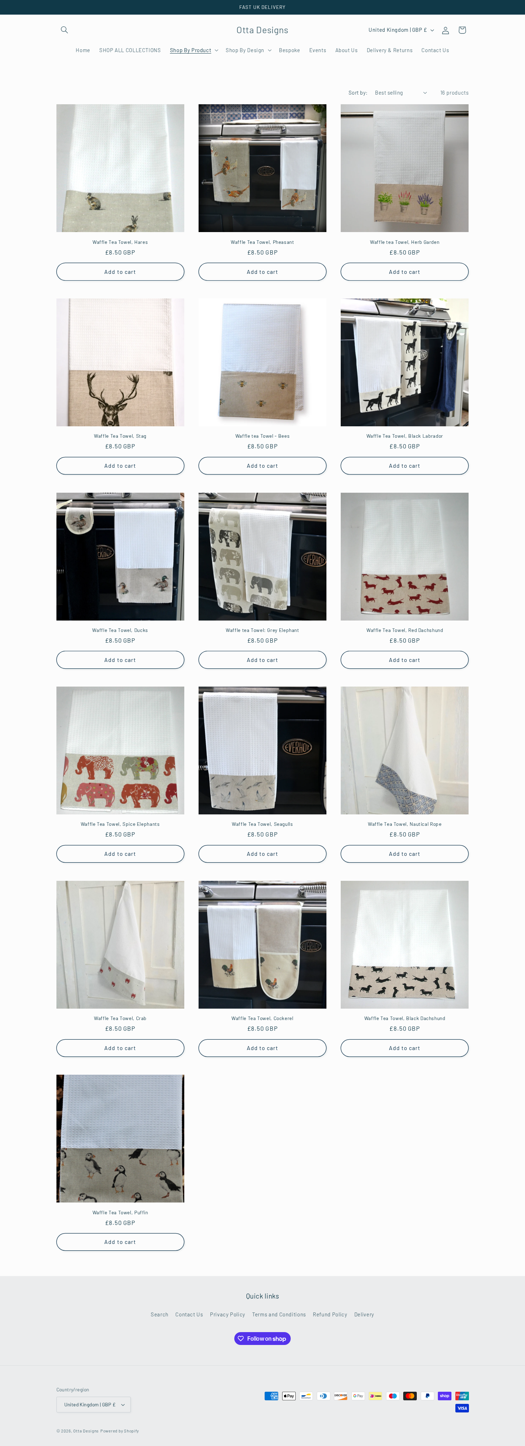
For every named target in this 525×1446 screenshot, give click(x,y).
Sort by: (358, 92)
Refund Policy (330, 1314)
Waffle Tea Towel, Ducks (120, 630)
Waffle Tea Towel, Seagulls (262, 824)
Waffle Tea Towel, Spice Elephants (120, 824)
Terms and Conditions (279, 1314)
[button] (64, 30)
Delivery (364, 1314)
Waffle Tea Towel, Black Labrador (404, 436)
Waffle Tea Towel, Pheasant (262, 242)
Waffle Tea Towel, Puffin (120, 1212)
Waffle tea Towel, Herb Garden (404, 242)
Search (160, 1314)
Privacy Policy (227, 1314)
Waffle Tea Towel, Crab (120, 1018)
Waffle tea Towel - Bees (262, 436)
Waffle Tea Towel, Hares (120, 242)
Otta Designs (86, 1430)
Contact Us (189, 1314)
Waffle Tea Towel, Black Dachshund (404, 1018)
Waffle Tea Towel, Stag (120, 436)
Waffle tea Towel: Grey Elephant (262, 630)
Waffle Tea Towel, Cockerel (262, 1018)
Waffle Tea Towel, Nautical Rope (405, 824)
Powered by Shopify (119, 1430)
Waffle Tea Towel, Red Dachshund (404, 630)
